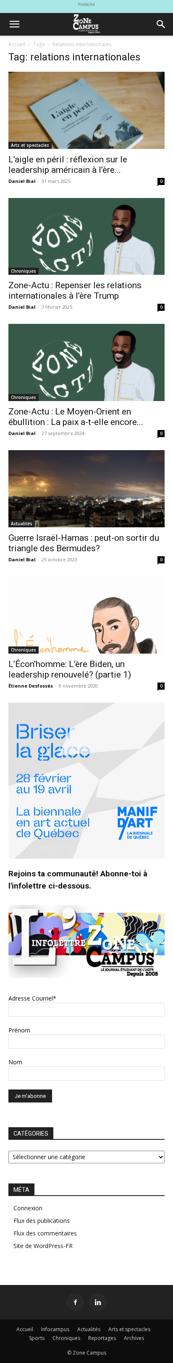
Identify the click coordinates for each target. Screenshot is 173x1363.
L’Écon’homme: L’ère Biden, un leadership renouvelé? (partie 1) (69, 669)
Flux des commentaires (45, 1233)
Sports (37, 1338)
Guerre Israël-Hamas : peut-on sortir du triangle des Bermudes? (83, 543)
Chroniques (23, 271)
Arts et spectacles (30, 145)
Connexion (27, 1208)
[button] (14, 24)
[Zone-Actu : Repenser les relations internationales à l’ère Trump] (86, 236)
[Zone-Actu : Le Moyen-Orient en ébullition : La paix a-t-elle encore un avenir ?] (86, 362)
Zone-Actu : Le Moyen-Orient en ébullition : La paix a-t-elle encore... (75, 417)
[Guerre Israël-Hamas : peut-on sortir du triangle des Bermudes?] (86, 488)
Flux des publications (41, 1221)
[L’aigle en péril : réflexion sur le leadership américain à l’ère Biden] (86, 110)
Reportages (102, 1338)
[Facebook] (75, 1302)
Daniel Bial (22, 181)
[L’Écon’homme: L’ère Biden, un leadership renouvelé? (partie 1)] (86, 615)
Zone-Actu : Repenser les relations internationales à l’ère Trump (75, 290)
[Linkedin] (97, 1302)
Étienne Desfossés (30, 686)
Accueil (16, 44)
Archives (134, 1338)
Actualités (21, 523)
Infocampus (55, 1329)
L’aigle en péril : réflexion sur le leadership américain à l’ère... (67, 164)
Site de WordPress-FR (43, 1246)
